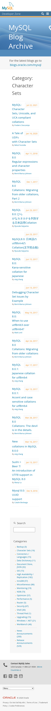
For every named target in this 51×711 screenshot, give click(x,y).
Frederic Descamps (22, 125)
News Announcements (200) (24, 633)
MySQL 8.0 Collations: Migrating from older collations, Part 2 (25, 190)
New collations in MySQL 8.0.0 (24, 446)
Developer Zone (11, 13)
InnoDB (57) (22, 581)
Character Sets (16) (26, 550)
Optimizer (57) (23, 595)
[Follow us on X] (10, 677)
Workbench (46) (24, 624)
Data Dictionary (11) (26, 560)
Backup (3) (22, 547)
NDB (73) (21, 591)
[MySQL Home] (8, 6)
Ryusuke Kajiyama (21, 226)
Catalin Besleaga (21, 502)
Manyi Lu (18, 482)
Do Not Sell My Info (17, 702)
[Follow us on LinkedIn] (15, 677)
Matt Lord (18, 332)
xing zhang (18, 279)
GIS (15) (20, 570)
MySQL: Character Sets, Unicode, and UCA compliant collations (24, 113)
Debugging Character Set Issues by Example (25, 296)
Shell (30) (21, 610)
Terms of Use (32, 702)
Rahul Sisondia (20, 145)
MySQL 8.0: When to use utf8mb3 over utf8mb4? (20, 320)
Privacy (5, 702)
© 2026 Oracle (23, 698)
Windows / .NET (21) (26, 620)
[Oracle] (9, 698)
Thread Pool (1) (24, 613)
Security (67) (22, 606)
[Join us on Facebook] (5, 677)
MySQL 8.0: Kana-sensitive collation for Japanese (21, 267)
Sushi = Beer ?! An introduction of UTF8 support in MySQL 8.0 (23, 470)
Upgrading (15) (24, 617)
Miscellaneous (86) (25, 584)
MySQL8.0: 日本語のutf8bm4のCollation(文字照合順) (25, 243)
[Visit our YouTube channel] (21, 677)
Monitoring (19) (24, 588)
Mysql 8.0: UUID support (18, 495)
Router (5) (21, 602)
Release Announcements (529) (24, 643)
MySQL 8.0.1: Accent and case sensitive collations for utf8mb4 (24, 397)
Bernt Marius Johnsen (22, 173)
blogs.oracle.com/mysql (25, 65)
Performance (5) (24, 599)
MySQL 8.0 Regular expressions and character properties (25, 161)
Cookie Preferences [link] (17, 706)
